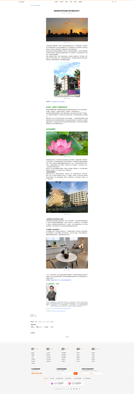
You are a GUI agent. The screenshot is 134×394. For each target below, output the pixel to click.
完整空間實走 (64, 352)
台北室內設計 (48, 357)
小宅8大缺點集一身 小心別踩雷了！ (58, 101)
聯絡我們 (93, 359)
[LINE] (76, 388)
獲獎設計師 (48, 354)
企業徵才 (93, 357)
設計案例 (56, 1)
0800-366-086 (36, 373)
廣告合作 (91, 373)
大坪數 (32, 357)
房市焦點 (35, 5)
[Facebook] (68, 388)
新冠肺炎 (40, 321)
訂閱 (75, 373)
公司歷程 (93, 354)
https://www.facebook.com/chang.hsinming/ (61, 308)
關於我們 (93, 352)
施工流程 (78, 361)
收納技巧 (78, 354)
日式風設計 (33, 363)
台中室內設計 (48, 359)
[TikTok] (79, 388)
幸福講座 (80, 1)
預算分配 (78, 359)
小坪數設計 (63, 361)
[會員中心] (115, 1)
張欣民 (36, 321)
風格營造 (78, 357)
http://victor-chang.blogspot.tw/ (59, 311)
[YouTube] (73, 388)
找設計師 (61, 1)
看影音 (66, 1)
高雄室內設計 (48, 361)
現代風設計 (33, 361)
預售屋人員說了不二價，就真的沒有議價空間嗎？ (61, 280)
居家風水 (78, 352)
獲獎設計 (32, 352)
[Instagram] (71, 388)
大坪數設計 (63, 359)
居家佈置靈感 (64, 357)
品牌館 (75, 1)
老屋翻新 (32, 354)
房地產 (48, 321)
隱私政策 (93, 361)
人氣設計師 (48, 352)
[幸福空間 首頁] (21, 2)
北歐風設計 (33, 359)
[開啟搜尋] (112, 1)
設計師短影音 (64, 354)
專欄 (71, 1)
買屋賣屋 (38, 5)
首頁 (31, 5)
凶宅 (44, 321)
